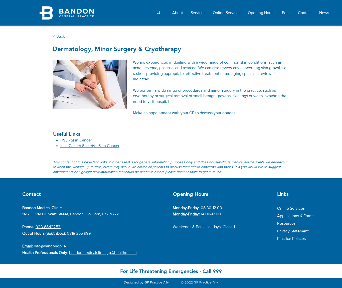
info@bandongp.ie (50, 246)
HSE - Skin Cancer (76, 140)
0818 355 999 (79, 233)
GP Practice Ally (156, 282)
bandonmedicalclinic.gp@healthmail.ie (103, 252)
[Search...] (158, 12)
